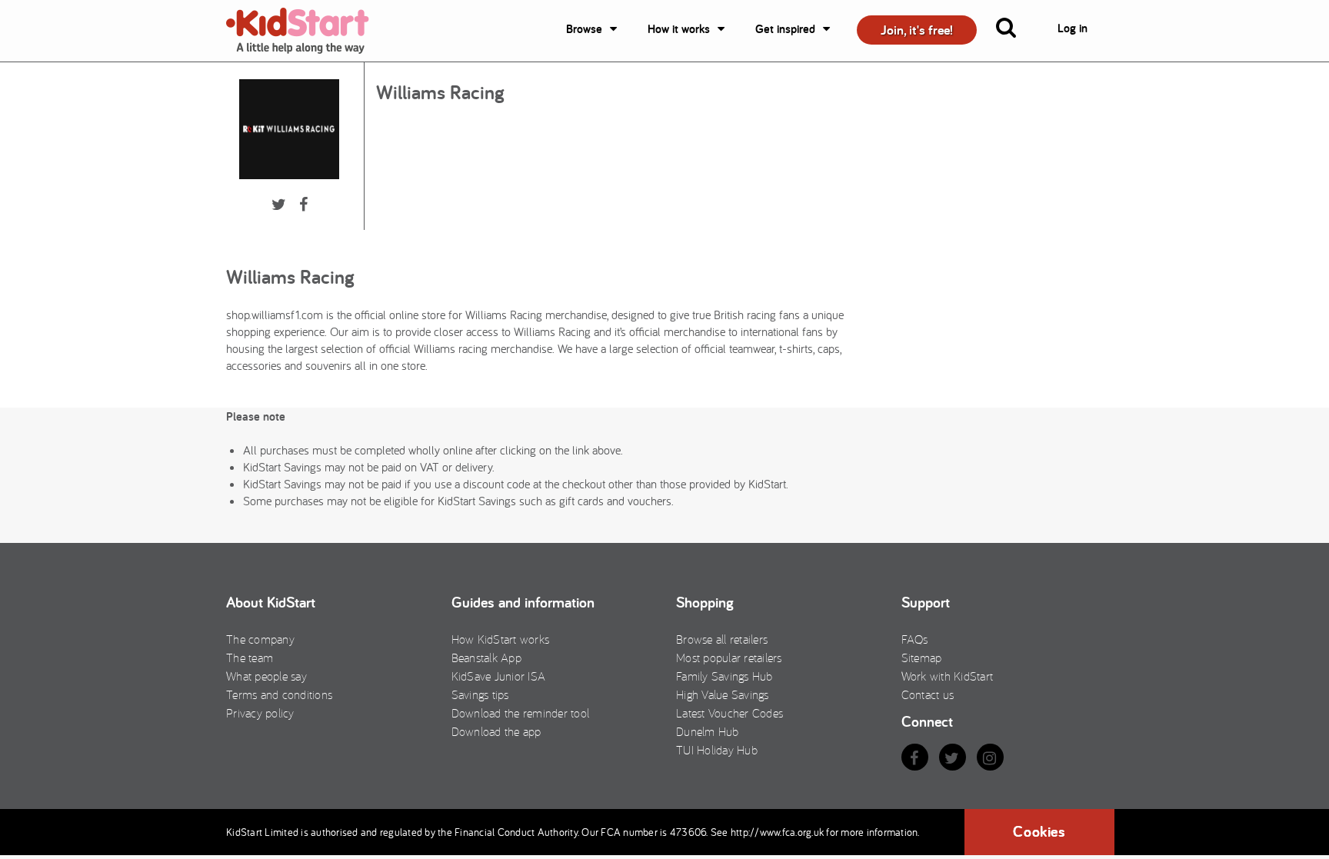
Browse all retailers (722, 639)
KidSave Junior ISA (498, 676)
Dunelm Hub (707, 731)
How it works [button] (679, 29)
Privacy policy (260, 713)
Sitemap (921, 657)
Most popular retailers (729, 657)
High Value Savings (722, 694)
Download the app (496, 731)
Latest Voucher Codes (729, 713)
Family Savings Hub (724, 676)
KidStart (307, 31)
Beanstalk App (486, 657)
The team (249, 657)
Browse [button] (584, 29)
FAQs (914, 639)
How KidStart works (500, 639)
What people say (266, 676)
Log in (1073, 28)
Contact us (927, 694)
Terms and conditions (279, 694)
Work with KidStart (947, 676)
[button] (1015, 31)
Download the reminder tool (520, 713)
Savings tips (480, 694)
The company (260, 639)
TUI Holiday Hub (717, 749)
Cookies (1039, 831)
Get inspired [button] (785, 29)
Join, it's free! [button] (917, 29)
